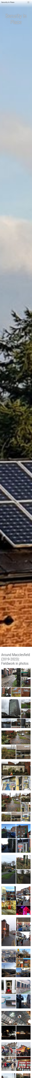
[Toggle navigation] (28, 2)
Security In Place (7, 2)
